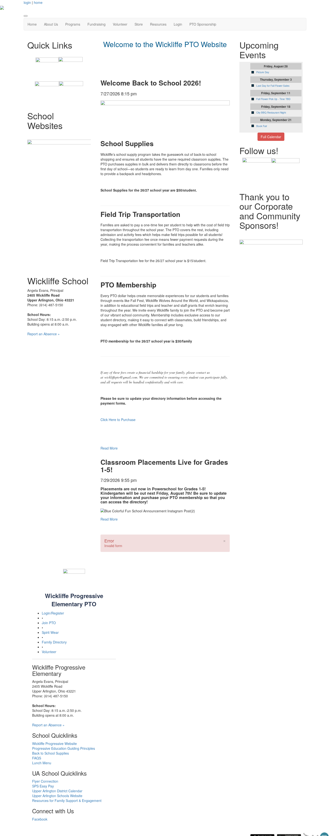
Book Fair (261, 126)
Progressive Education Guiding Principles (63, 748)
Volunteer (120, 24)
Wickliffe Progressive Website (54, 743)
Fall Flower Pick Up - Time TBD (273, 99)
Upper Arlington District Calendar (57, 790)
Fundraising (96, 24)
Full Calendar (271, 136)
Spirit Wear (50, 632)
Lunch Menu (41, 762)
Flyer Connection (45, 781)
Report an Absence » (43, 333)
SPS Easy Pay (43, 786)
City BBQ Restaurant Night (271, 112)
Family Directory (54, 642)
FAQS (36, 758)
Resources (158, 24)
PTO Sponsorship (202, 24)
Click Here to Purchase (118, 419)
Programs (72, 24)
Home (32, 24)
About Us (51, 24)
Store (139, 24)
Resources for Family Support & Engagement (66, 800)
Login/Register (53, 613)
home (38, 2)
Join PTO (49, 622)
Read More (109, 448)
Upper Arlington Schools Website (57, 795)
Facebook (39, 819)
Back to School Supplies (50, 753)
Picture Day (262, 72)
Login (178, 24)
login (27, 2)
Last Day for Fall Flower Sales (272, 85)
